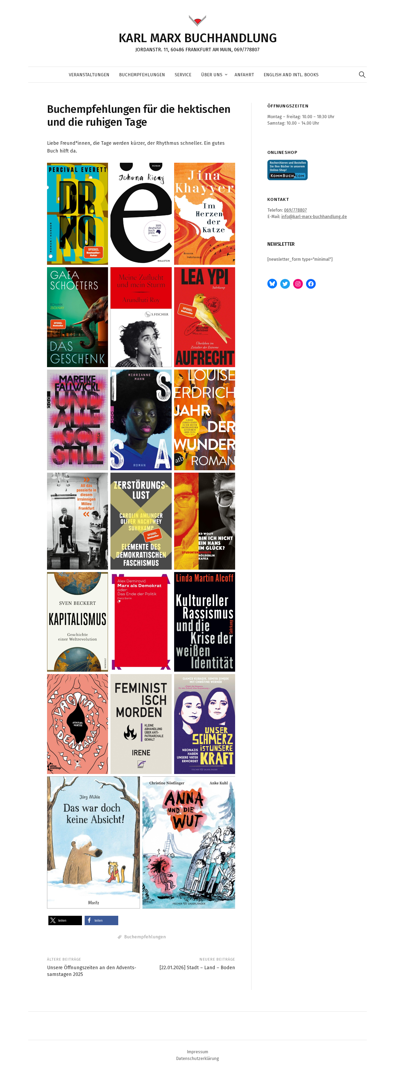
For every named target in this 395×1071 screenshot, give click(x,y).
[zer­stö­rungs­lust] (140, 521)
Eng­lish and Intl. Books (291, 74)
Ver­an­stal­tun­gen (89, 74)
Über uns (211, 74)
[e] (140, 214)
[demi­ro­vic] (140, 622)
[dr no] (77, 214)
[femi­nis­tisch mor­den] (140, 724)
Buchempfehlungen (145, 936)
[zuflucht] (140, 317)
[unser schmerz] (204, 724)
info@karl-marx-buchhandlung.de (314, 216)
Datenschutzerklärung (197, 1058)
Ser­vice (183, 74)
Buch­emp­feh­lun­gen (142, 74)
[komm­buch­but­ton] (287, 169)
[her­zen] (204, 214)
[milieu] (77, 521)
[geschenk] (77, 317)
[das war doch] (93, 842)
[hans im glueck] (204, 521)
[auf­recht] (204, 317)
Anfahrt (244, 74)
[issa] (140, 420)
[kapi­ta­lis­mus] (77, 622)
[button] (65, 920)
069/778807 (295, 210)
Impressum (197, 1051)
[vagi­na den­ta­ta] (77, 724)
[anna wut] (188, 842)
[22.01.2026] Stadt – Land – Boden (197, 968)
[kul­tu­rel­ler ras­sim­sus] (204, 622)
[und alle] (77, 420)
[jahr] (204, 420)
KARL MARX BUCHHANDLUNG (198, 38)
